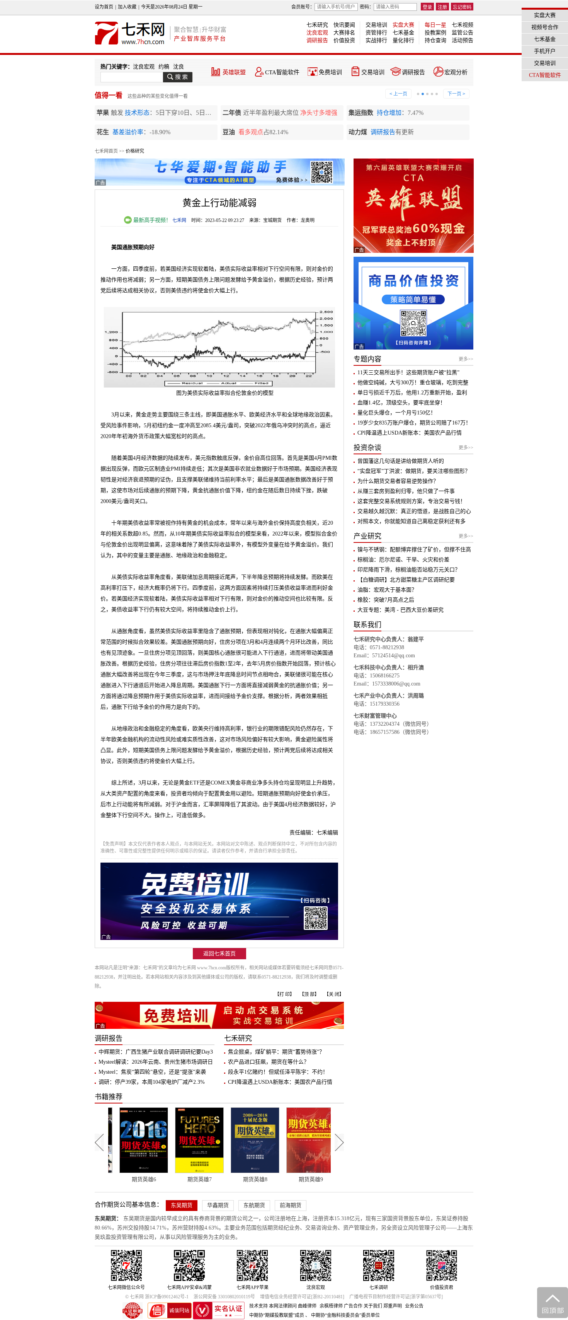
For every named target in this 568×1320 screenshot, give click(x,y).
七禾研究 (317, 25)
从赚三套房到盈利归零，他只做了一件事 (406, 491)
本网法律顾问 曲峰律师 (292, 1306)
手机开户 (545, 51)
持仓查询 (435, 40)
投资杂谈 (367, 448)
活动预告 (462, 40)
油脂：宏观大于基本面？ (387, 590)
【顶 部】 (309, 994)
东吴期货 (181, 1205)
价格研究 (135, 151)
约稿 (163, 67)
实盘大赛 (403, 25)
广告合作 (353, 1306)
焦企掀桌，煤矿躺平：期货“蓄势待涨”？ (276, 1052)
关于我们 (373, 1306)
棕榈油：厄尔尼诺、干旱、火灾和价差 (403, 560)
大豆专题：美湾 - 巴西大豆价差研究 (400, 610)
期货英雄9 (303, 1179)
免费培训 (330, 72)
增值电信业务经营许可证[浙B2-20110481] (302, 1297)
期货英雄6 (136, 1179)
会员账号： (303, 7)
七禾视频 (462, 25)
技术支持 (258, 1306)
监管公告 (462, 33)
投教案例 (435, 33)
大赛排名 (344, 33)
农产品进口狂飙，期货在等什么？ (268, 1062)
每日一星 (435, 25)
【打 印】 (284, 994)
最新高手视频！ (151, 220)
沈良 (178, 67)
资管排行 (376, 33)
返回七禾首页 (219, 954)
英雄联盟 (234, 72)
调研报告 (317, 40)
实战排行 (376, 40)
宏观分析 (456, 72)
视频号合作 (544, 27)
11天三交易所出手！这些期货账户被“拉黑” (408, 372)
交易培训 (376, 25)
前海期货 (290, 1205)
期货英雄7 (191, 1179)
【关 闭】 (334, 994)
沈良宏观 (317, 33)
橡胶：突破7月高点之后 (385, 600)
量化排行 (403, 40)
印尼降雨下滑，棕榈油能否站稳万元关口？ (408, 570)
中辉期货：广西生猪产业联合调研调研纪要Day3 (156, 1052)
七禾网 (179, 220)
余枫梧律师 (331, 1306)
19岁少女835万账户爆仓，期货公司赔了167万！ (414, 423)
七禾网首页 (106, 151)
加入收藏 (127, 7)
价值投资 (344, 40)
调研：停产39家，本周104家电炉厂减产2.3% (152, 1082)
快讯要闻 (344, 25)
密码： (367, 7)
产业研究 (367, 536)
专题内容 (367, 359)
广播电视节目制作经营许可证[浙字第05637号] (396, 1297)
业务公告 (414, 1306)
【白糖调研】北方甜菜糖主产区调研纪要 (406, 580)
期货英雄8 (247, 1179)
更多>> (466, 359)
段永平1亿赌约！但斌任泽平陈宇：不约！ (278, 1072)
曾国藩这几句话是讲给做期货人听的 (400, 461)
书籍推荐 (108, 1097)
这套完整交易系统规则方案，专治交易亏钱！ (411, 501)
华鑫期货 (218, 1205)
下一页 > (456, 94)
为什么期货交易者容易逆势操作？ (398, 481)
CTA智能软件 (282, 72)
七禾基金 (403, 33)
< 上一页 (398, 94)
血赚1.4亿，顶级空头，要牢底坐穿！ (401, 403)
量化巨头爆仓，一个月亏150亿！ (396, 413)
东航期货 (254, 1205)
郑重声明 (392, 1306)
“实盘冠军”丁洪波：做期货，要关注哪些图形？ (413, 471)
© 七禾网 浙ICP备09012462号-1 (157, 1297)
